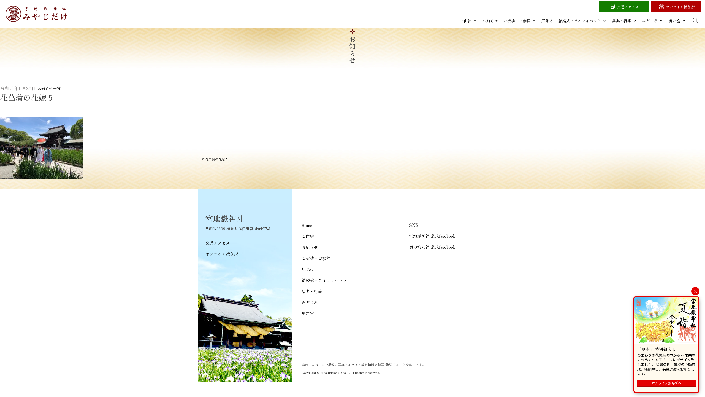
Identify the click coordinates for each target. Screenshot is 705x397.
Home (307, 225)
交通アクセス (628, 6)
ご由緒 (465, 20)
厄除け (547, 20)
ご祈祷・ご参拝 (516, 20)
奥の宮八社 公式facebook (432, 247)
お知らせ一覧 (49, 88)
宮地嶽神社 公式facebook (432, 236)
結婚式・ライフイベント (579, 20)
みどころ (650, 20)
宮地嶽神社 (36, 14)
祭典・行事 (621, 20)
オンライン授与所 (680, 6)
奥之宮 (674, 20)
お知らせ (490, 20)
